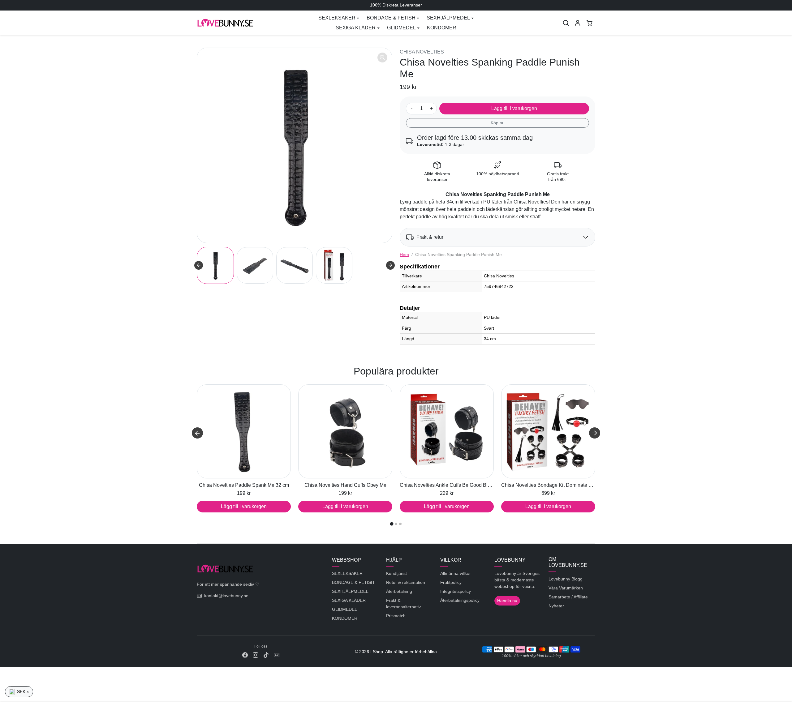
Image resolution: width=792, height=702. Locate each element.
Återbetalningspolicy (460, 600)
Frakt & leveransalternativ (403, 603)
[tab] (391, 524)
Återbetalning (399, 591)
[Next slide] (390, 265)
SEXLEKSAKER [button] (336, 17)
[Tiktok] (266, 655)
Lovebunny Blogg (566, 578)
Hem (404, 254)
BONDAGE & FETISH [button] (391, 17)
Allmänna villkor (455, 573)
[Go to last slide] (198, 265)
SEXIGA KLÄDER (349, 600)
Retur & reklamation (405, 582)
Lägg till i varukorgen (514, 108)
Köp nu (498, 122)
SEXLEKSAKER (347, 573)
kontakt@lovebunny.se (226, 595)
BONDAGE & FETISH (353, 582)
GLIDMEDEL (344, 609)
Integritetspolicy (455, 591)
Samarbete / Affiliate (568, 596)
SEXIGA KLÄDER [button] (356, 27)
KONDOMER (441, 27)
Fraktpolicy (451, 582)
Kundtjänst (396, 573)
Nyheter (556, 605)
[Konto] (577, 23)
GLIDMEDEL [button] (401, 27)
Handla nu (507, 600)
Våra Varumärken (566, 587)
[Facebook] (245, 655)
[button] (566, 23)
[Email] (276, 655)
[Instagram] (255, 655)
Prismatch (396, 615)
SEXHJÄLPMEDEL (350, 591)
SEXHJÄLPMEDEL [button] (448, 17)
